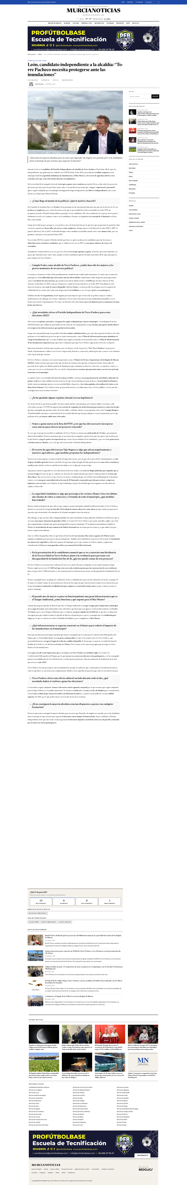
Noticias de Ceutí (78, 1125)
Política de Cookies (59, 1181)
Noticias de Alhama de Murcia (81, 1090)
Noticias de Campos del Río (125, 1111)
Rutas (131, 176)
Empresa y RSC (87, 23)
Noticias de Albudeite (123, 1117)
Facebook (34, 1173)
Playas (131, 172)
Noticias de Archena (78, 1093)
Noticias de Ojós (121, 1125)
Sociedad (110, 23)
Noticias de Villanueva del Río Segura (127, 1109)
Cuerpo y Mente (54, 1169)
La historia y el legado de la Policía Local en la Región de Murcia (69, 996)
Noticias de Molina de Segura (37, 1095)
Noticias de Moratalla (123, 1093)
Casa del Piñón (34, 922)
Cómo (131, 231)
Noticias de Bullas (78, 1117)
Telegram (50, 1173)
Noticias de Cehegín (78, 1101)
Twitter (63, 1173)
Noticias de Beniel (78, 1119)
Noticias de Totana (34, 1117)
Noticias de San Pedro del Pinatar (38, 1125)
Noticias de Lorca (34, 1093)
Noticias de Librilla (122, 1103)
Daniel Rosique (39, 84)
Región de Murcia (54, 23)
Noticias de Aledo (122, 1119)
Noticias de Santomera (79, 1106)
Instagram (42, 1173)
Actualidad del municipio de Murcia (39, 1087)
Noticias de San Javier (35, 1114)
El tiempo (132, 193)
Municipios (132, 189)
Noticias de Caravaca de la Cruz (38, 1119)
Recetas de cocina (135, 214)
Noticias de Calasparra (79, 1122)
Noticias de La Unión (79, 1095)
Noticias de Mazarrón (35, 1101)
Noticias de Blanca (122, 1101)
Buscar (140, 2)
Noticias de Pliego (122, 1106)
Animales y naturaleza (136, 226)
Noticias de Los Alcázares (80, 1103)
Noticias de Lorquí (122, 1095)
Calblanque (132, 185)
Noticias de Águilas (34, 1109)
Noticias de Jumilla (34, 1122)
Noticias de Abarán (78, 1114)
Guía (123, 2)
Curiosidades (133, 210)
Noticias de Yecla (34, 1106)
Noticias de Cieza (34, 1103)
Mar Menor (132, 168)
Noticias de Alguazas (123, 1090)
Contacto (76, 1181)
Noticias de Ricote (122, 1114)
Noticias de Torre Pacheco (38, 913)
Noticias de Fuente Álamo (80, 1109)
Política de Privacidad (85, 1181)
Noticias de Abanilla (123, 1098)
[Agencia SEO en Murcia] (146, 1169)
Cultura (76, 23)
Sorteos (130, 2)
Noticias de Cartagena (35, 1090)
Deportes (120, 23)
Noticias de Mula (77, 1098)
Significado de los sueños (137, 222)
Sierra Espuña (133, 181)
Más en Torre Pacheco (48, 922)
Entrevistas (99, 23)
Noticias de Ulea (121, 1122)
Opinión (67, 23)
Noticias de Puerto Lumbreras (81, 1111)
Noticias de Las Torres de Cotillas (82, 1087)
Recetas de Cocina (67, 1169)
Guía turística (133, 164)
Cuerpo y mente (134, 218)
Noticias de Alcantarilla (35, 1098)
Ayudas (131, 206)
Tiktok (57, 1173)
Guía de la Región (65, 922)
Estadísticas (71, 1173)
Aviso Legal (69, 1181)
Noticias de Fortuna (122, 1087)
